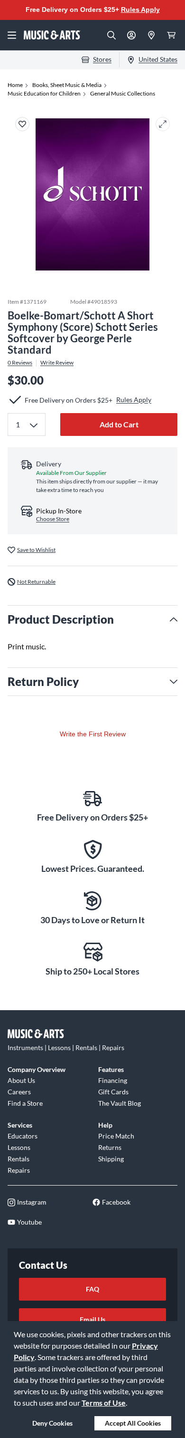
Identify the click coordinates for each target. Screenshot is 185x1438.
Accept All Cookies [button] (133, 1423)
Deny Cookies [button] (52, 1423)
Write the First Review (93, 734)
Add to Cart (119, 424)
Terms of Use (104, 1402)
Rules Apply (140, 9)
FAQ (92, 1289)
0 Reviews (20, 362)
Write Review (57, 362)
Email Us (92, 1319)
